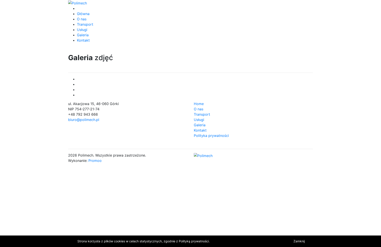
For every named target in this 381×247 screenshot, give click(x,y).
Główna (83, 13)
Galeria (83, 35)
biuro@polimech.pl (83, 119)
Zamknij (299, 241)
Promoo (95, 160)
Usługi (82, 29)
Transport (85, 24)
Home (199, 103)
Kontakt (83, 40)
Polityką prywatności (194, 241)
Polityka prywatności (211, 135)
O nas (81, 19)
